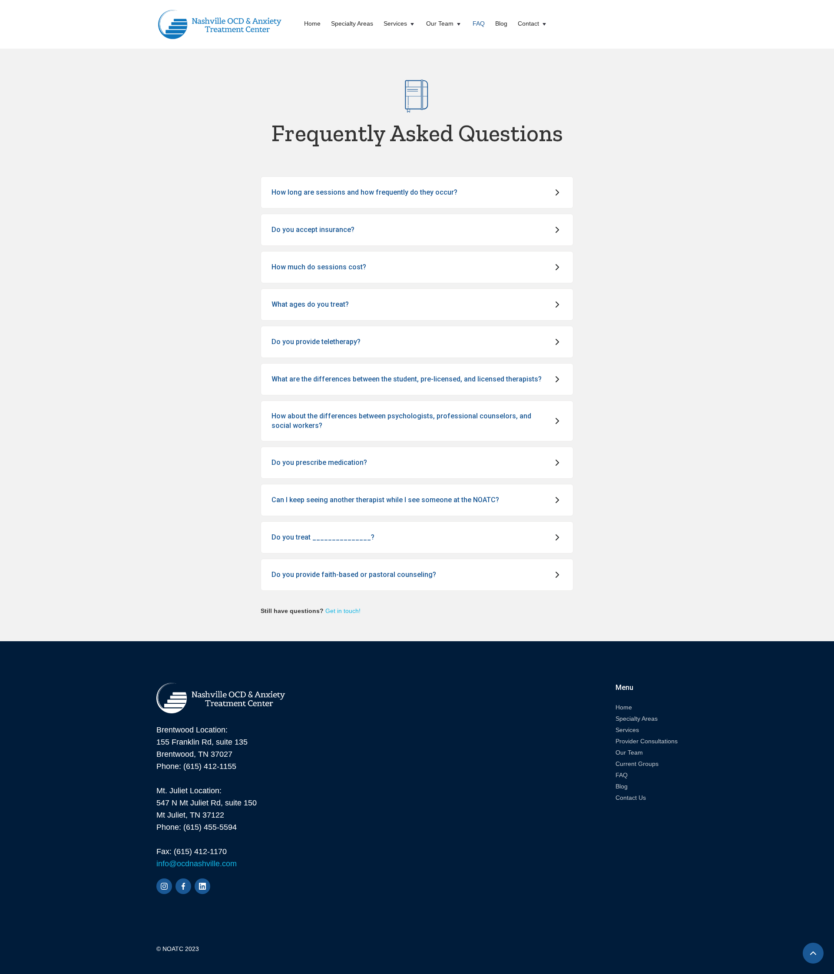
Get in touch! (343, 610)
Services (627, 729)
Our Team (629, 752)
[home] (219, 24)
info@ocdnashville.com (196, 863)
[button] (399, 24)
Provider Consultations (647, 741)
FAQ (479, 23)
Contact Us (631, 797)
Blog (501, 23)
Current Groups (637, 763)
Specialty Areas (352, 23)
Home (312, 23)
